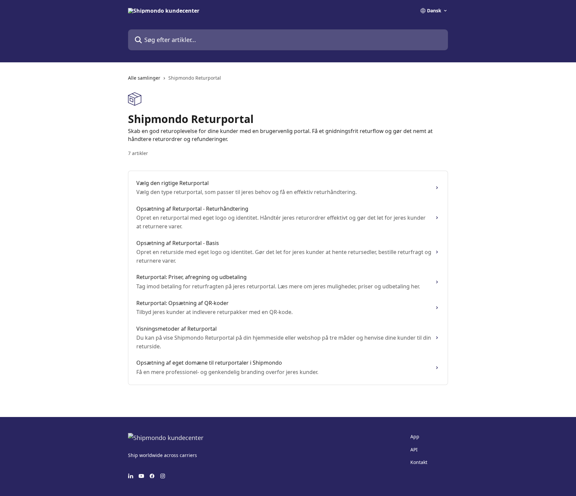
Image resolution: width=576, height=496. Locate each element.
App (414, 436)
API (414, 449)
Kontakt (418, 462)
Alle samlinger (144, 78)
